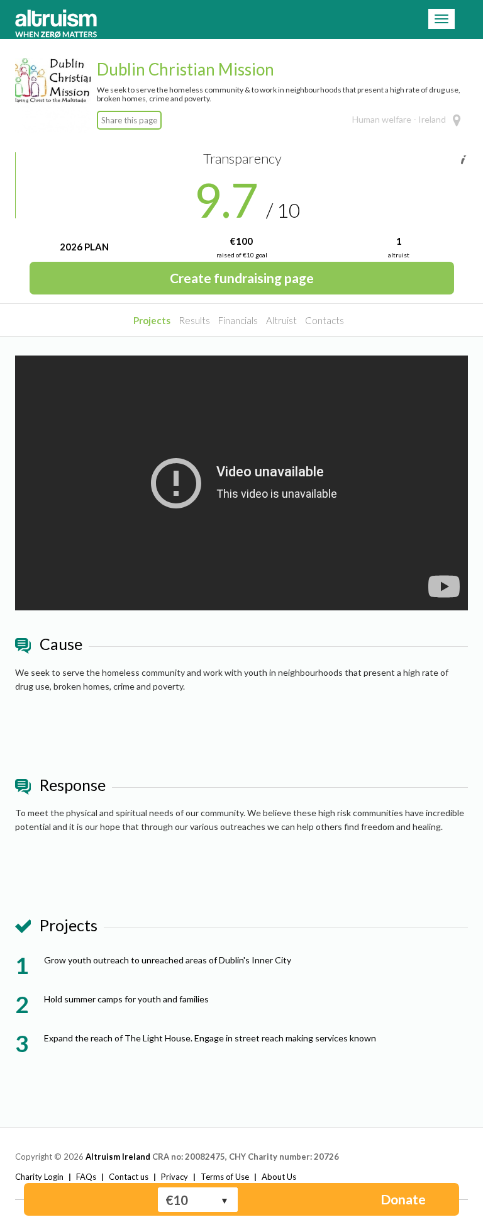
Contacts (324, 320)
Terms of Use (225, 1177)
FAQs (86, 1177)
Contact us (128, 1177)
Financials (238, 320)
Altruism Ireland (118, 1157)
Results (194, 320)
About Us (279, 1177)
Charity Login (39, 1177)
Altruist (281, 320)
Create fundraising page (242, 278)
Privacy (174, 1177)
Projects (151, 320)
